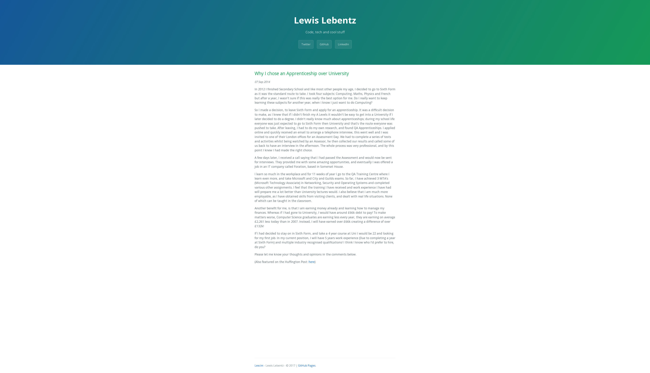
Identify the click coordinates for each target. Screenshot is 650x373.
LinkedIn (343, 44)
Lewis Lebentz (325, 20)
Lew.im (259, 365)
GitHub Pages (307, 365)
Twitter (306, 44)
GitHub (324, 44)
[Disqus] (325, 309)
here (312, 262)
